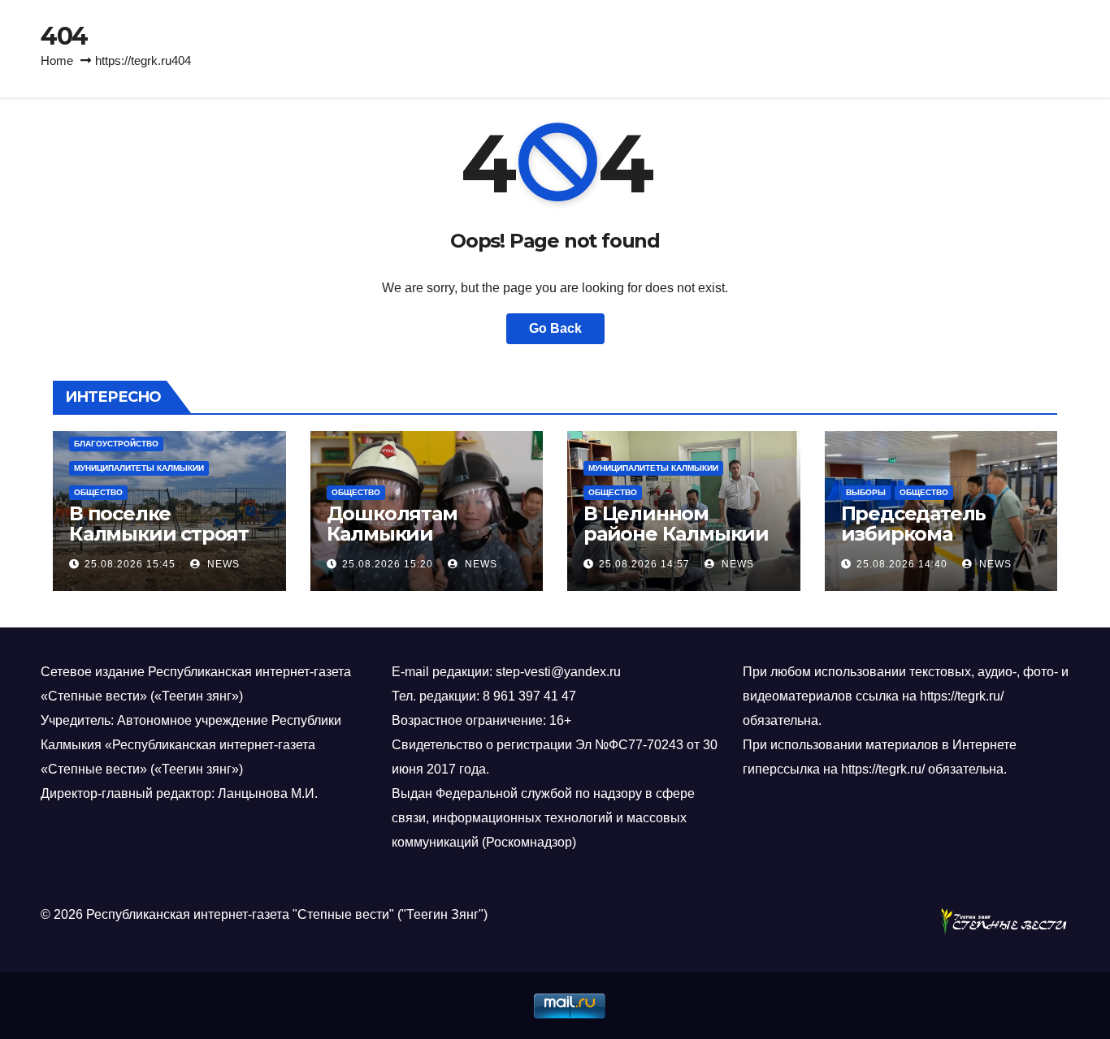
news (222, 564)
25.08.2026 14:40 (901, 564)
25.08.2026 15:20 (387, 564)
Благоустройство (116, 443)
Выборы (866, 492)
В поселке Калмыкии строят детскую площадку (165, 534)
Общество (98, 492)
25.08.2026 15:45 (130, 564)
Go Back (555, 328)
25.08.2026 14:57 (644, 564)
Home (57, 60)
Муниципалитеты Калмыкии (139, 467)
